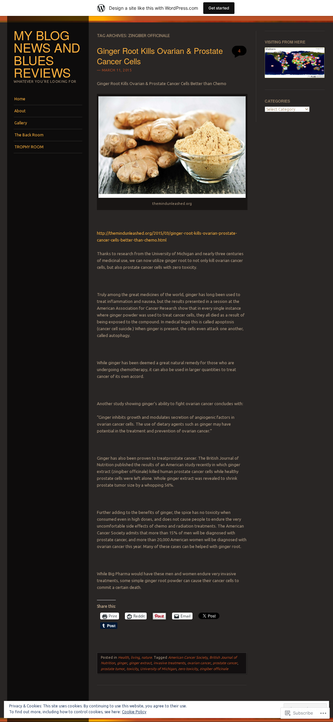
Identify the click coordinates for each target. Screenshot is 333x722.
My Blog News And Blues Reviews (47, 53)
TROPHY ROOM (29, 147)
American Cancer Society (187, 657)
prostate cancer (225, 663)
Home (19, 99)
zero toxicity (188, 669)
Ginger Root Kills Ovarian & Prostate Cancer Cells (160, 55)
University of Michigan (158, 669)
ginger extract (140, 663)
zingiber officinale (214, 669)
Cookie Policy (134, 712)
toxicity (132, 669)
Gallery (20, 123)
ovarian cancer (199, 663)
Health (123, 657)
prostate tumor (113, 669)
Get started (218, 8)
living (135, 657)
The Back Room (29, 135)
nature (146, 657)
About (20, 111)
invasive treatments (169, 663)
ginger (122, 663)
